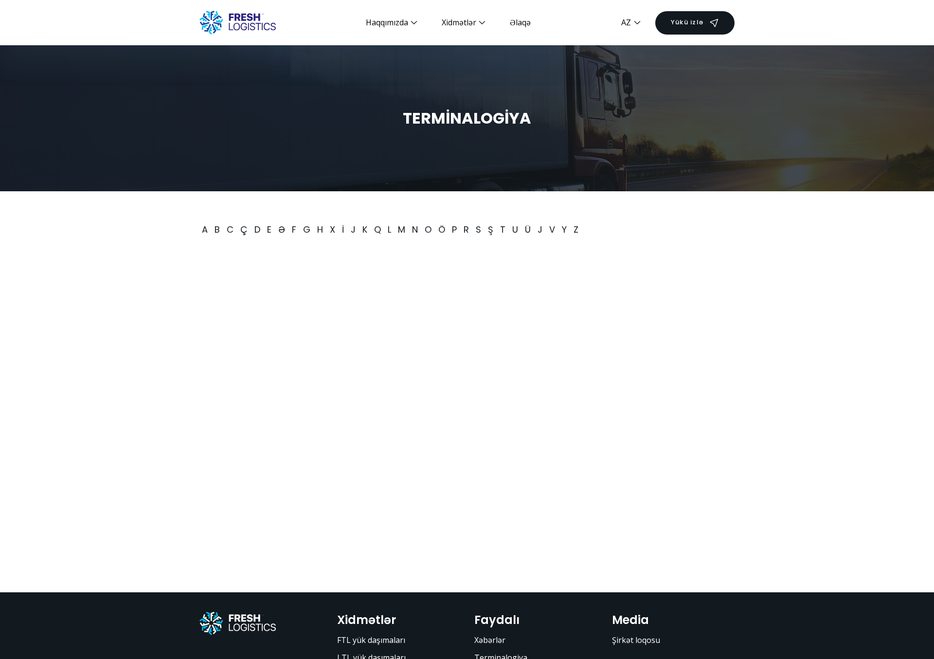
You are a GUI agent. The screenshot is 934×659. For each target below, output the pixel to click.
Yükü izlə (687, 22)
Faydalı (497, 620)
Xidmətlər (366, 620)
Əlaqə (520, 22)
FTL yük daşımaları (371, 640)
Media (630, 620)
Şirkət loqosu (636, 640)
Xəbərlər (489, 640)
